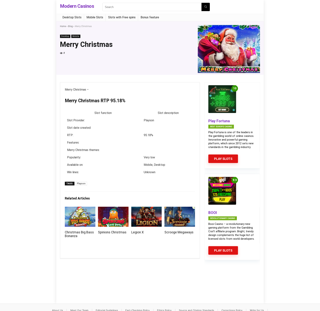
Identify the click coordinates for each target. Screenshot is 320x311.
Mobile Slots (94, 17)
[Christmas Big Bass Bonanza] (80, 209)
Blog (70, 26)
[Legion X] (146, 209)
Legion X (137, 232)
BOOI (212, 212)
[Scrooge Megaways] (179, 209)
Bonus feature (150, 17)
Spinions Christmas (112, 232)
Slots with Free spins (122, 17)
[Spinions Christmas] (113, 209)
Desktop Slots (71, 17)
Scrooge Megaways (179, 232)
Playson (81, 183)
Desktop (65, 36)
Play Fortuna (219, 121)
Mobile (75, 36)
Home (63, 26)
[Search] (205, 7)
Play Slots (223, 159)
